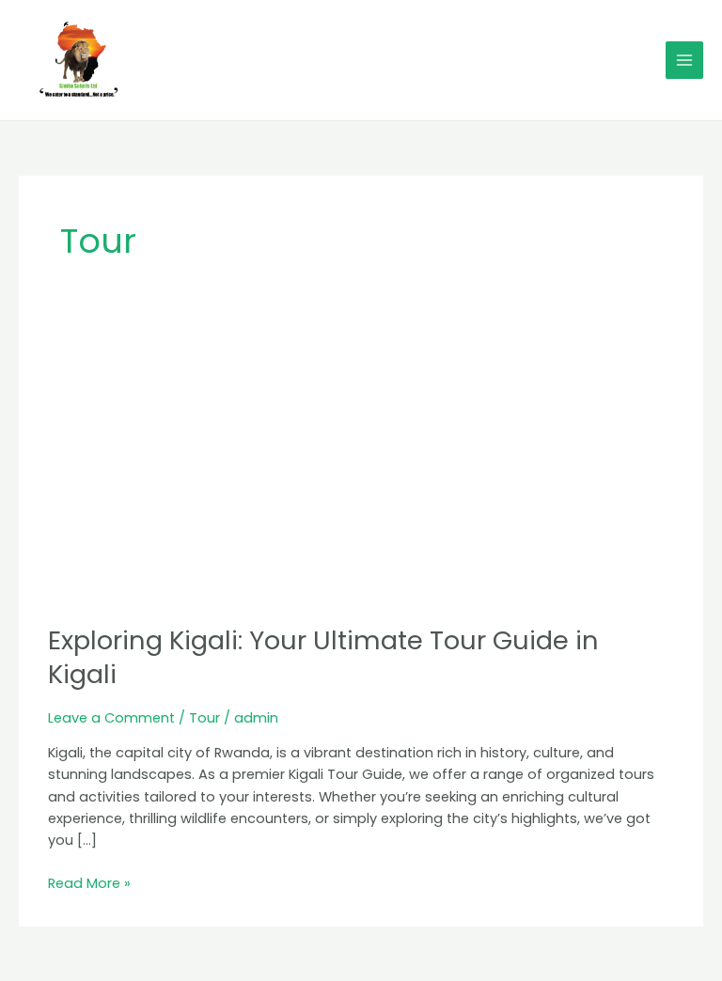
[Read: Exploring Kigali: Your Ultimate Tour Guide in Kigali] (361, 466)
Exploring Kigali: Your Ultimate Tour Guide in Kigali (323, 657)
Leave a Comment (111, 717)
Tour (204, 717)
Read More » (89, 883)
